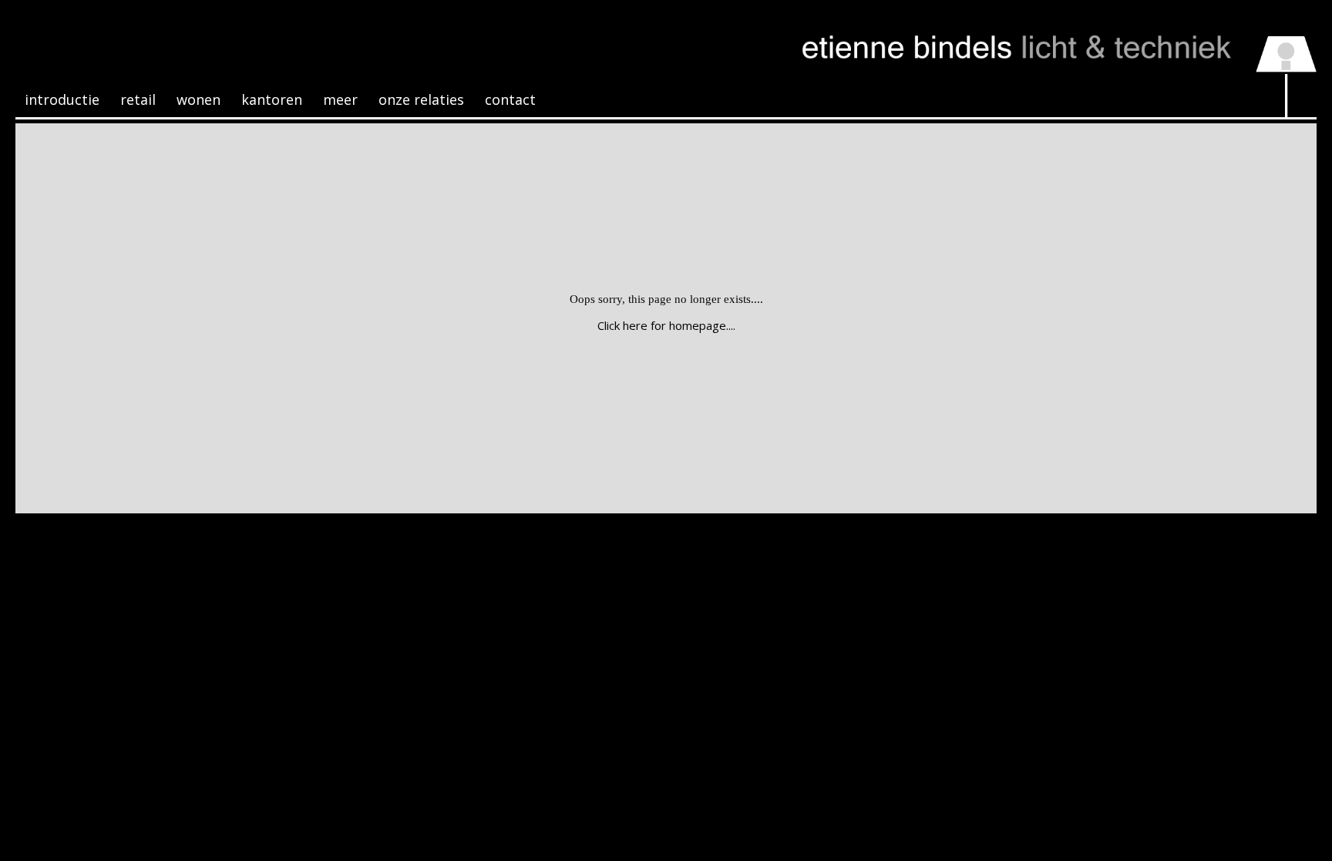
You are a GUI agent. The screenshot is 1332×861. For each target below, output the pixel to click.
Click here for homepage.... (666, 325)
